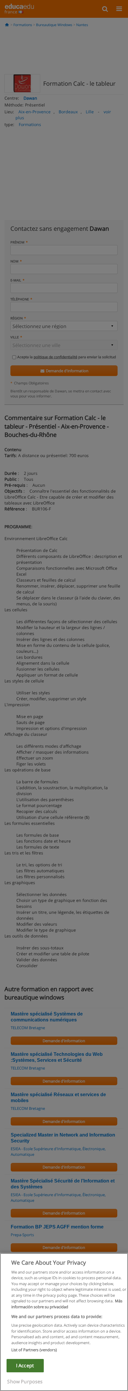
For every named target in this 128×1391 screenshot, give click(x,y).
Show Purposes (25, 1381)
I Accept (25, 1365)
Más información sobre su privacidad (66, 1303)
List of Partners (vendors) (34, 1349)
